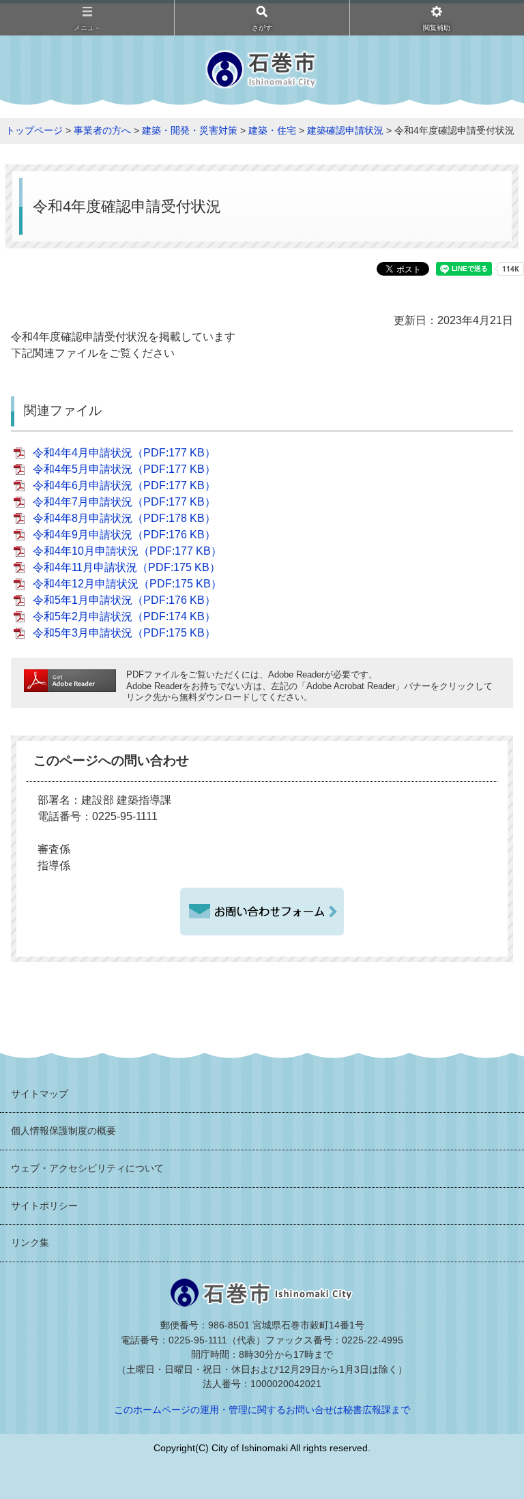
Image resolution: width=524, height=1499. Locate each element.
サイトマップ (39, 1093)
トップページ (34, 130)
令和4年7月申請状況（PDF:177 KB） (124, 502)
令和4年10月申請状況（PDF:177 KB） (127, 551)
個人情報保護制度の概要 (63, 1130)
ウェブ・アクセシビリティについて (87, 1168)
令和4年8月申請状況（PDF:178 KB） (124, 518)
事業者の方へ (102, 130)
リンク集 (30, 1242)
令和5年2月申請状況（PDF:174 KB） (124, 616)
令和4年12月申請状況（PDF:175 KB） (127, 584)
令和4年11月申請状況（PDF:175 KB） (126, 567)
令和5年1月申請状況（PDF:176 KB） (124, 600)
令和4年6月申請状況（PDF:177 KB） (124, 485)
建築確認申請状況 (345, 130)
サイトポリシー (44, 1205)
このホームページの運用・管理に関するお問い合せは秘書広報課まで (262, 1409)
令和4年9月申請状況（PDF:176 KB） (124, 534)
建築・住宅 (272, 130)
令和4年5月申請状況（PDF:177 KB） (124, 469)
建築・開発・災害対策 (189, 130)
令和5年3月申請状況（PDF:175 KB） (124, 633)
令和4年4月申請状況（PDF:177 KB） (124, 453)
